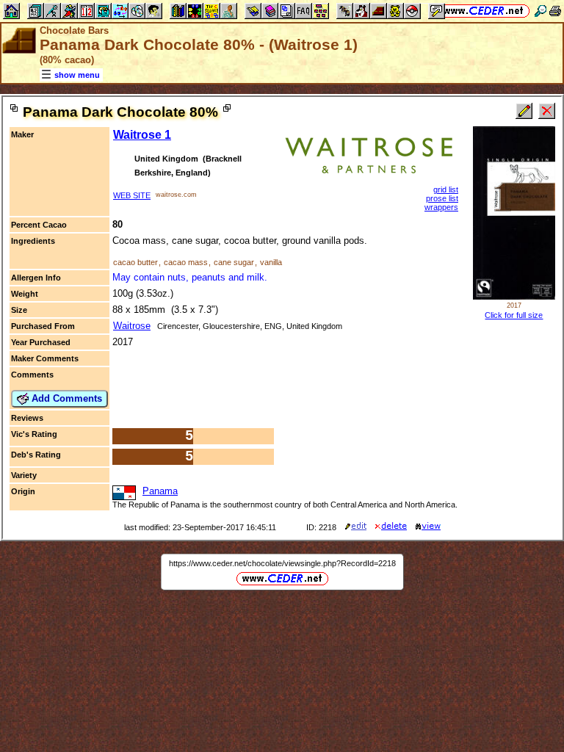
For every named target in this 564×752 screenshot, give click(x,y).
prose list (442, 198)
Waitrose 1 (142, 135)
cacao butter (135, 262)
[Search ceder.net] (540, 10)
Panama (160, 490)
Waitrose (132, 325)
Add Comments (65, 398)
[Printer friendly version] (555, 10)
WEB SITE (132, 195)
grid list (445, 189)
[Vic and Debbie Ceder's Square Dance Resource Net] (483, 10)
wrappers (441, 207)
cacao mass (186, 262)
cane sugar (234, 262)
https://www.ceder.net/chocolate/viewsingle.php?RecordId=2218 (282, 563)
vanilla (271, 262)
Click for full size (514, 315)
